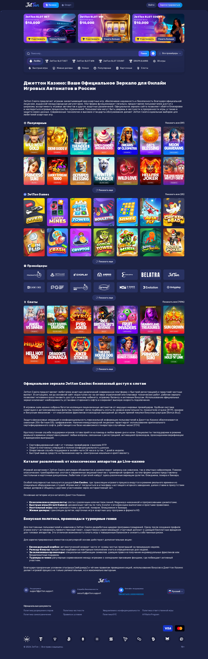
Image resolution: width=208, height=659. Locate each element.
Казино (52, 5)
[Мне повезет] (153, 53)
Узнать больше (57, 39)
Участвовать (38, 39)
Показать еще (106, 190)
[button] (97, 44)
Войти (151, 5)
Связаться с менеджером (131, 594)
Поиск (144, 53)
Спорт (68, 5)
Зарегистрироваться (170, 5)
